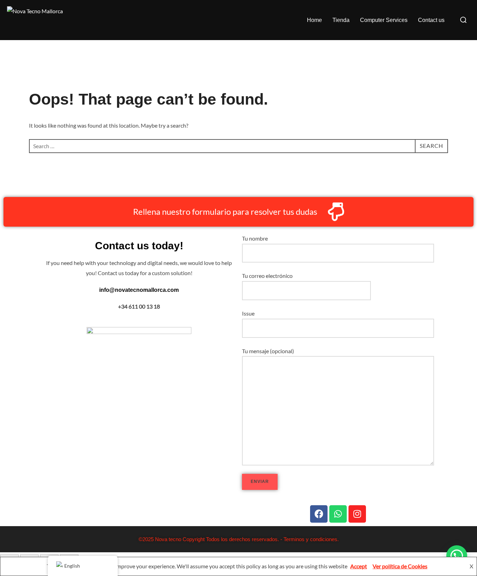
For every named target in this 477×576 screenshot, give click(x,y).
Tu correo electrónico (267, 275)
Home (314, 20)
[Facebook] (319, 514)
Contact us (431, 20)
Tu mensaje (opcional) (268, 351)
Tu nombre (255, 238)
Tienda (341, 20)
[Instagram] (357, 514)
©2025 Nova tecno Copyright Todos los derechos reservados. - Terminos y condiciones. (239, 539)
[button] (456, 555)
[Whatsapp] (338, 514)
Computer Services (384, 20)
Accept (358, 566)
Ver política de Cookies (400, 566)
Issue (248, 313)
